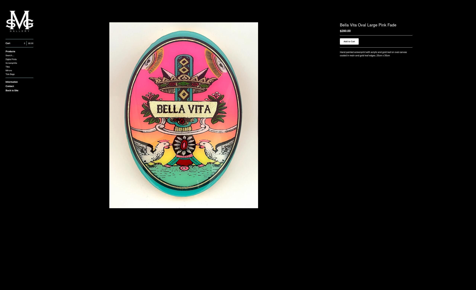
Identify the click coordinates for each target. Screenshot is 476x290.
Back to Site (12, 90)
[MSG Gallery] (19, 22)
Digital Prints (11, 59)
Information (12, 81)
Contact (10, 86)
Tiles (8, 66)
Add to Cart (349, 41)
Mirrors (9, 70)
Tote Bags (10, 73)
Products (10, 51)
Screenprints (11, 62)
